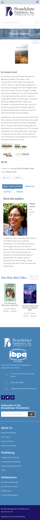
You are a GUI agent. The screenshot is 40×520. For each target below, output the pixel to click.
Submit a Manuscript (9, 482)
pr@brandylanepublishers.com (24, 389)
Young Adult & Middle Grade (22, 168)
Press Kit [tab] (30, 186)
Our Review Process (9, 486)
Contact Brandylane (9, 495)
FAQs (3, 470)
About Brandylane (8, 433)
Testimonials (6, 491)
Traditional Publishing (10, 457)
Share (19, 178)
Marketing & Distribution (11, 466)
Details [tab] (8, 192)
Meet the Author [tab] (12, 186)
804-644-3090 (13, 368)
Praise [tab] (20, 192)
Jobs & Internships (8, 446)
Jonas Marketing (18, 517)
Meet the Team (7, 441)
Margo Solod (11, 172)
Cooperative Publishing (10, 462)
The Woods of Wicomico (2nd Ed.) (10, 304)
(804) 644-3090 (17, 382)
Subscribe (31, 414)
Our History (6, 437)
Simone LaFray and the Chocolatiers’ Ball (30, 308)
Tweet (7, 178)
